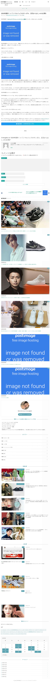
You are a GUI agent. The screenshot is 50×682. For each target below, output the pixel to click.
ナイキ (25, 629)
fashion (14, 629)
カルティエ (40, 631)
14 (18, 647)
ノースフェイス (9, 629)
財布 (20, 5)
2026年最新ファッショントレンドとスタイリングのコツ (6, 3)
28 (18, 651)
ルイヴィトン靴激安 (6, 428)
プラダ (24, 633)
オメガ (28, 629)
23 (31, 649)
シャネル (3, 629)
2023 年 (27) (4, 668)
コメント (4, 158)
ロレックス (9, 633)
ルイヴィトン (20, 629)
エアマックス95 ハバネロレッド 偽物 (32, 578)
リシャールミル (16, 633)
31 (37, 651)
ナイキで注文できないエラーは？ (15, 192)
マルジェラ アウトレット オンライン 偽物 (16, 19)
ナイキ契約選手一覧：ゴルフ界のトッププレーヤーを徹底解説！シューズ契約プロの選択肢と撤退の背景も (18, 264)
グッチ (2, 631)
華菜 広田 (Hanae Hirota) (12, 15)
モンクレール (33, 629)
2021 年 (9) (4, 672)
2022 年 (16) (4, 670)
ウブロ (21, 633)
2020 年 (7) (4, 674)
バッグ (26, 1)
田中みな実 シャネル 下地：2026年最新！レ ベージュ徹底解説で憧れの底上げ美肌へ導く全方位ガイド (36, 472)
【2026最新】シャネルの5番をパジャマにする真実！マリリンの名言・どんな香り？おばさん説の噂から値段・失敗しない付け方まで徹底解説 (36, 516)
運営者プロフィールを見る (25, 414)
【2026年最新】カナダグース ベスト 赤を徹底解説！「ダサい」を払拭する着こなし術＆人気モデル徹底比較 (36, 530)
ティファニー (7, 631)
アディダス (39, 629)
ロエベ (20, 631)
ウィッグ (5, 441)
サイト (3, 180)
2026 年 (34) (4, 662)
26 (5, 651)
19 (5, 649)
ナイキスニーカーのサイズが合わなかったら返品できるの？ (11, 364)
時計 (22, 1)
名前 (3, 173)
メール (4, 177)
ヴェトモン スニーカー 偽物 (8, 426)
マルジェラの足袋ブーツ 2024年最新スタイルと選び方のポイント (34, 192)
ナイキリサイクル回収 (5, 397)
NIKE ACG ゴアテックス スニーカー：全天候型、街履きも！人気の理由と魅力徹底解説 (15, 297)
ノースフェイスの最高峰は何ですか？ (29, 631)
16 (31, 647)
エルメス (44, 629)
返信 (12, 147)
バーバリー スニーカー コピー (8, 425)
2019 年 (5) (4, 676)
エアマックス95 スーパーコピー (9, 423)
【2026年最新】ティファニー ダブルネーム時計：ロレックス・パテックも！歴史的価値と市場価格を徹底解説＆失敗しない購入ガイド (36, 501)
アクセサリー (33, 1)
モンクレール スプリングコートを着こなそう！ (33, 549)
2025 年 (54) (4, 664)
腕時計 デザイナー (28, 592)
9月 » (6, 655)
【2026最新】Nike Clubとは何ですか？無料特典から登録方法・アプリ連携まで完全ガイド (36, 486)
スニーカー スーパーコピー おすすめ (10, 422)
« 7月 (3, 655)
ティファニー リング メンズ (30, 607)
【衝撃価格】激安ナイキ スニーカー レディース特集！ (35, 563)
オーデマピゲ (3, 633)
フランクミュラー (14, 631)
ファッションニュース (26, 5)
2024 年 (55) (4, 666)
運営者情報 (16, 1)
